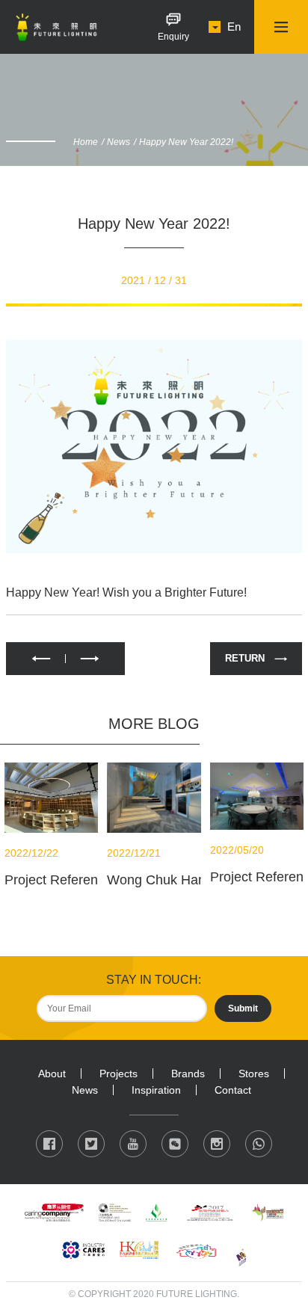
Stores (253, 1073)
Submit (243, 1008)
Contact (233, 1090)
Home (85, 142)
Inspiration (156, 1090)
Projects (118, 1073)
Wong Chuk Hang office (178, 880)
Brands (188, 1073)
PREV (35, 658)
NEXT (95, 658)
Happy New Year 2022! (186, 142)
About (52, 1073)
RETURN (245, 658)
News (118, 142)
